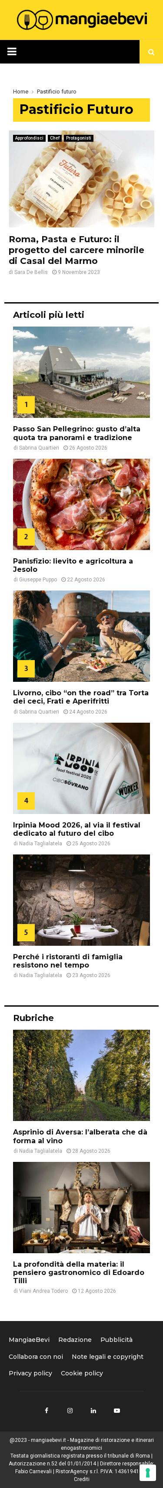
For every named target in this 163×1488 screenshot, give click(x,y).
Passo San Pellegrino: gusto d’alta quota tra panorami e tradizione (76, 433)
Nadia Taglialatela (40, 844)
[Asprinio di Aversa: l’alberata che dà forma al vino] (81, 1075)
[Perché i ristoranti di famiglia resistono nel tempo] (81, 900)
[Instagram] (70, 1410)
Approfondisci (29, 138)
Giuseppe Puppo (38, 580)
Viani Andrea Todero (43, 1291)
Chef (55, 138)
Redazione (75, 1340)
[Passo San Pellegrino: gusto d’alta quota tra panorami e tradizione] (81, 372)
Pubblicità (116, 1340)
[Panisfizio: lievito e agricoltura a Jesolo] (81, 504)
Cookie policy (82, 1373)
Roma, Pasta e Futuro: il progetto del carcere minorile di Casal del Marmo (76, 250)
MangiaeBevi (29, 1340)
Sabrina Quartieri (39, 448)
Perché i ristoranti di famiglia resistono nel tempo (68, 961)
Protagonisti (78, 138)
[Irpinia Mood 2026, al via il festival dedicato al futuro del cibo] (81, 768)
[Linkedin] (93, 1410)
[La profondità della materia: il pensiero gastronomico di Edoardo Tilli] (81, 1207)
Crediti (82, 1479)
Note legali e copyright (107, 1357)
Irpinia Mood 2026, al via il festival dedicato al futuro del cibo (76, 829)
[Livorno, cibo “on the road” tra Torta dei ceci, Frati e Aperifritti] (81, 636)
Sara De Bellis (31, 272)
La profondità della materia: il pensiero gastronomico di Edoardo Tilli (78, 1272)
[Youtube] (116, 1410)
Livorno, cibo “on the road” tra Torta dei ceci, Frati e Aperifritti (81, 697)
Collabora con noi (36, 1357)
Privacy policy (30, 1373)
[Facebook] (46, 1410)
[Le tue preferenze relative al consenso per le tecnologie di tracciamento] (148, 1473)
